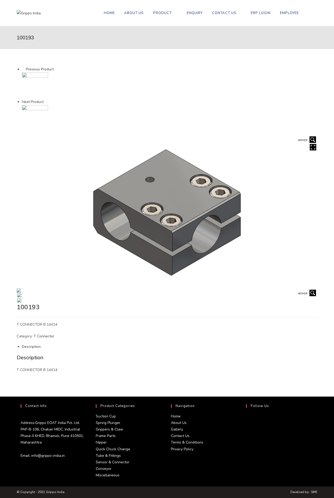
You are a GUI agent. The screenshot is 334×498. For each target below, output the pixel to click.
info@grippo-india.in (47, 455)
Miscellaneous (108, 475)
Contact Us (180, 435)
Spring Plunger (108, 422)
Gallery (177, 429)
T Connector (44, 336)
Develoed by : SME (303, 492)
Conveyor (103, 468)
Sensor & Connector (112, 462)
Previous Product (40, 69)
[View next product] (46, 101)
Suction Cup (106, 416)
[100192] (35, 85)
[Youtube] (247, 456)
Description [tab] (31, 346)
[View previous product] (23, 69)
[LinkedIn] (247, 444)
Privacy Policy (182, 449)
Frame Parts (106, 435)
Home (176, 416)
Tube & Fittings (108, 455)
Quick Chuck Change (113, 449)
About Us (179, 422)
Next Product (33, 101)
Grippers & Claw (109, 429)
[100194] (35, 118)
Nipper (101, 442)
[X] (247, 419)
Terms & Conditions (187, 442)
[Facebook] (247, 431)
